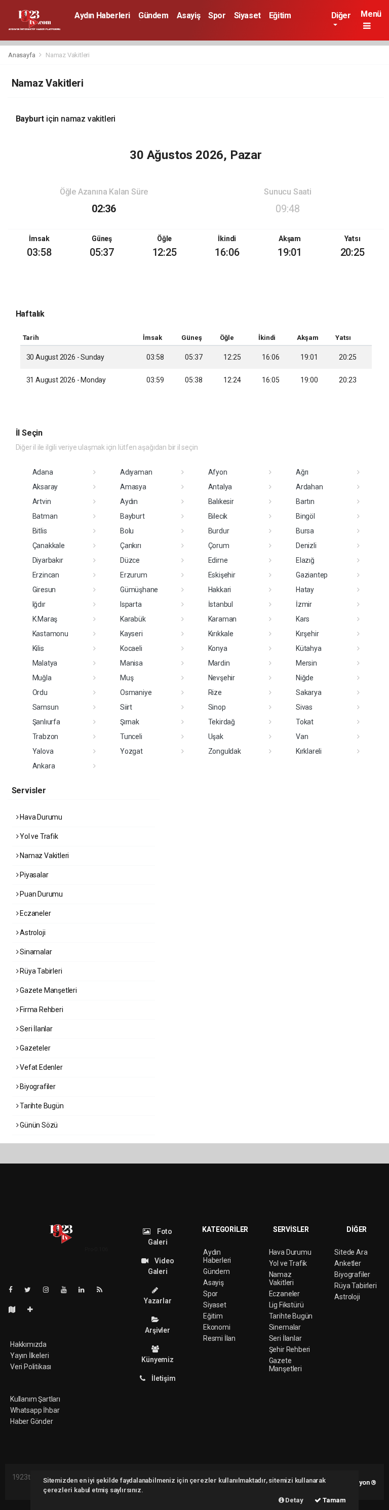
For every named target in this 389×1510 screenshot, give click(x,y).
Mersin (306, 663)
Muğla (42, 678)
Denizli (306, 545)
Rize (215, 692)
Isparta (131, 604)
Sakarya (309, 692)
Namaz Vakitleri (43, 855)
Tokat (305, 722)
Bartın (305, 501)
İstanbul (220, 604)
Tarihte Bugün (40, 1106)
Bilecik (218, 516)
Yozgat (131, 751)
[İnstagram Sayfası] (50, 1290)
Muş (126, 678)
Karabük (133, 619)
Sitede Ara (350, 1252)
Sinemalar (285, 1327)
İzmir (304, 604)
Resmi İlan (219, 1338)
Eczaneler (34, 913)
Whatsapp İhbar (34, 1410)
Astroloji (31, 932)
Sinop (217, 707)
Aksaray (45, 487)
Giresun (44, 590)
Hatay (305, 590)
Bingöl (305, 516)
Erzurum (133, 575)
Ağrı (302, 472)
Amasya (133, 487)
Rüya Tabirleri (40, 971)
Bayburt (132, 516)
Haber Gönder (31, 1421)
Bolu (127, 531)
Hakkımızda (28, 1344)
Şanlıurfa (46, 722)
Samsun (45, 707)
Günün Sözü (38, 1125)
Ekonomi (216, 1327)
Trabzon (45, 736)
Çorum (218, 545)
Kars (302, 619)
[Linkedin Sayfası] (86, 1290)
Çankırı (130, 545)
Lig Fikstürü (286, 1305)
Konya (217, 648)
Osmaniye (135, 692)
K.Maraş (45, 619)
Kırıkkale (221, 634)
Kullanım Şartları (35, 1399)
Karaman (222, 619)
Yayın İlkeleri (29, 1355)
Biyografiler (37, 1086)
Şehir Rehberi (289, 1349)
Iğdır (39, 604)
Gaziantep (312, 575)
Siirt (126, 707)
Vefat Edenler (40, 1067)
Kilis (38, 648)
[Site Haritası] (16, 1309)
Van (302, 736)
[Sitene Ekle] (34, 1309)
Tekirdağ (221, 722)
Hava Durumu (40, 817)
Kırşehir (307, 634)
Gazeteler (34, 1048)
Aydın (129, 501)
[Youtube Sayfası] (68, 1290)
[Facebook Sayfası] (15, 1290)
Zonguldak (224, 751)
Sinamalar (35, 952)
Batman (45, 516)
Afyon (217, 472)
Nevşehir (221, 678)
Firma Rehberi (40, 1009)
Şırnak (129, 722)
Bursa (305, 531)
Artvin (41, 501)
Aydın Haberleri (102, 15)
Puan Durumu (40, 894)
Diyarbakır (47, 560)
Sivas (304, 707)
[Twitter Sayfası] (31, 1290)
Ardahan (309, 487)
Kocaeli (131, 648)
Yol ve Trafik (38, 836)
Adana (42, 472)
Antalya (220, 487)
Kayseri (131, 634)
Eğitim (280, 15)
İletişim (162, 1378)
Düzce (130, 560)
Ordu (40, 692)
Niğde (305, 678)
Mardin (219, 663)
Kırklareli (309, 751)
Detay (293, 1500)
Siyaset (247, 15)
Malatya (45, 663)
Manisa (131, 663)
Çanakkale (48, 545)
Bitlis (39, 531)
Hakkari (219, 590)
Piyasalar (33, 875)
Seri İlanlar (35, 1029)
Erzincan (45, 575)
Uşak (215, 736)
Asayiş (189, 15)
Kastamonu (50, 634)
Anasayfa (22, 55)
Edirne (218, 560)
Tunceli (131, 736)
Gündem (153, 15)
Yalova (43, 751)
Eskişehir (222, 575)
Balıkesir (221, 501)
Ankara (43, 766)
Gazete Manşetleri (47, 990)
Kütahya (309, 648)
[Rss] (103, 1290)
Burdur (218, 531)
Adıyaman (136, 472)
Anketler (347, 1263)
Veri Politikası (30, 1367)
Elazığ (305, 560)
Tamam (333, 1500)
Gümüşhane (139, 590)
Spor (216, 15)
